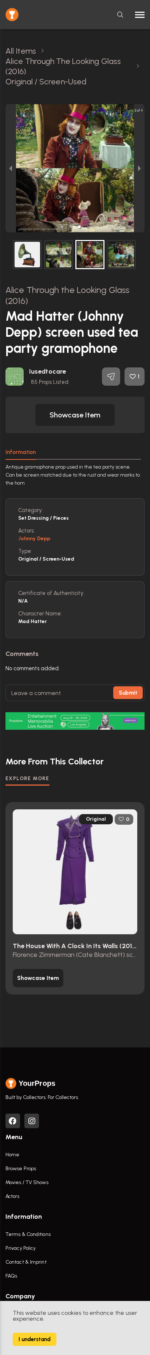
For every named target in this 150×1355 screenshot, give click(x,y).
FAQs (11, 1276)
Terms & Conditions (28, 1234)
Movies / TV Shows (26, 1182)
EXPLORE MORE (27, 778)
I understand (35, 1339)
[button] (61, 226)
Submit (128, 693)
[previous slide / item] (10, 168)
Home (12, 1155)
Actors (12, 1196)
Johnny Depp (34, 538)
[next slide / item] (139, 168)
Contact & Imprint (26, 1262)
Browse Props (20, 1168)
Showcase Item (75, 415)
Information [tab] (20, 452)
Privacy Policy (20, 1248)
